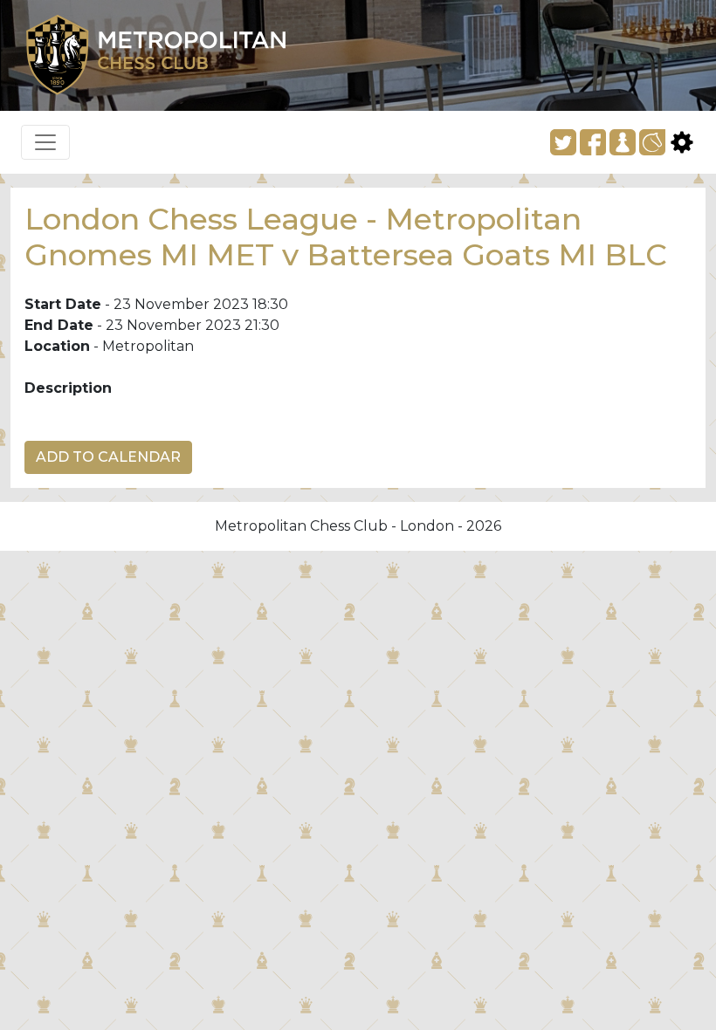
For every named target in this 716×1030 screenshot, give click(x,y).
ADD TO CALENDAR (108, 457)
